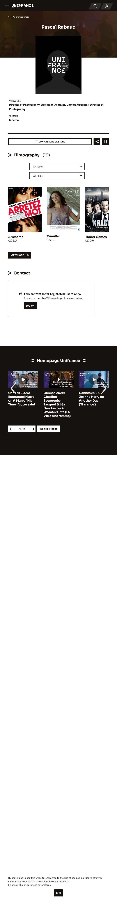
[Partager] (97, 141)
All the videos (48, 428)
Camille (53, 236)
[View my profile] (107, 6)
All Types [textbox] (38, 166)
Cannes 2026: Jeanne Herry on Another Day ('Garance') (78, 398)
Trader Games (96, 237)
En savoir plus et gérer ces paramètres (29, 884)
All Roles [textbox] (38, 175)
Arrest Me (15, 237)
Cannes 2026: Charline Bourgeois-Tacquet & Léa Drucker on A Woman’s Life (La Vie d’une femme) (44, 404)
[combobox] (57, 166)
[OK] (58, 892)
